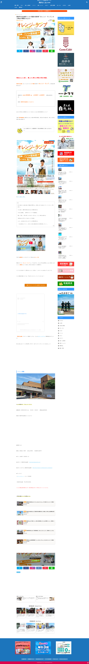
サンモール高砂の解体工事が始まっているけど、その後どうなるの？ (62, 247)
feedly (36, 560)
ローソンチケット (20, 476)
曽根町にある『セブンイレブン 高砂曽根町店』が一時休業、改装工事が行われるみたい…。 (62, 229)
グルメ (22, 5)
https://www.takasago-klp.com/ (34, 462)
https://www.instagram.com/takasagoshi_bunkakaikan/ (42, 467)
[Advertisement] (36, 64)
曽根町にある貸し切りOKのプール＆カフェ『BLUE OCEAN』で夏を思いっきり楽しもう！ (62, 238)
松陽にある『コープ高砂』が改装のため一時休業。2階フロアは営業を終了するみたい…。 (62, 173)
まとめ (16, 7)
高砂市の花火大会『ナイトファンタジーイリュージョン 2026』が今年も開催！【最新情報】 (62, 210)
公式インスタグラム (41, 336)
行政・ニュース (40, 5)
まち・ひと (59, 5)
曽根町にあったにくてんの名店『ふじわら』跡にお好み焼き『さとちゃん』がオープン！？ (62, 201)
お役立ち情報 (52, 5)
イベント (34, 5)
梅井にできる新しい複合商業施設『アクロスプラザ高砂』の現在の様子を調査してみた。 (62, 192)
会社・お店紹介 (27, 5)
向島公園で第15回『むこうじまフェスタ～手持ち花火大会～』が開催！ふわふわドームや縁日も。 (62, 257)
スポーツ (46, 5)
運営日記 (20, 7)
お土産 (69, 5)
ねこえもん (50, 20)
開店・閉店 (17, 5)
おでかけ (64, 5)
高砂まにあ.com (44, 2)
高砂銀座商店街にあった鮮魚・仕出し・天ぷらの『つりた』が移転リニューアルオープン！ (62, 182)
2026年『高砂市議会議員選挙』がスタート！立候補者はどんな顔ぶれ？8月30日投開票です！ (62, 220)
